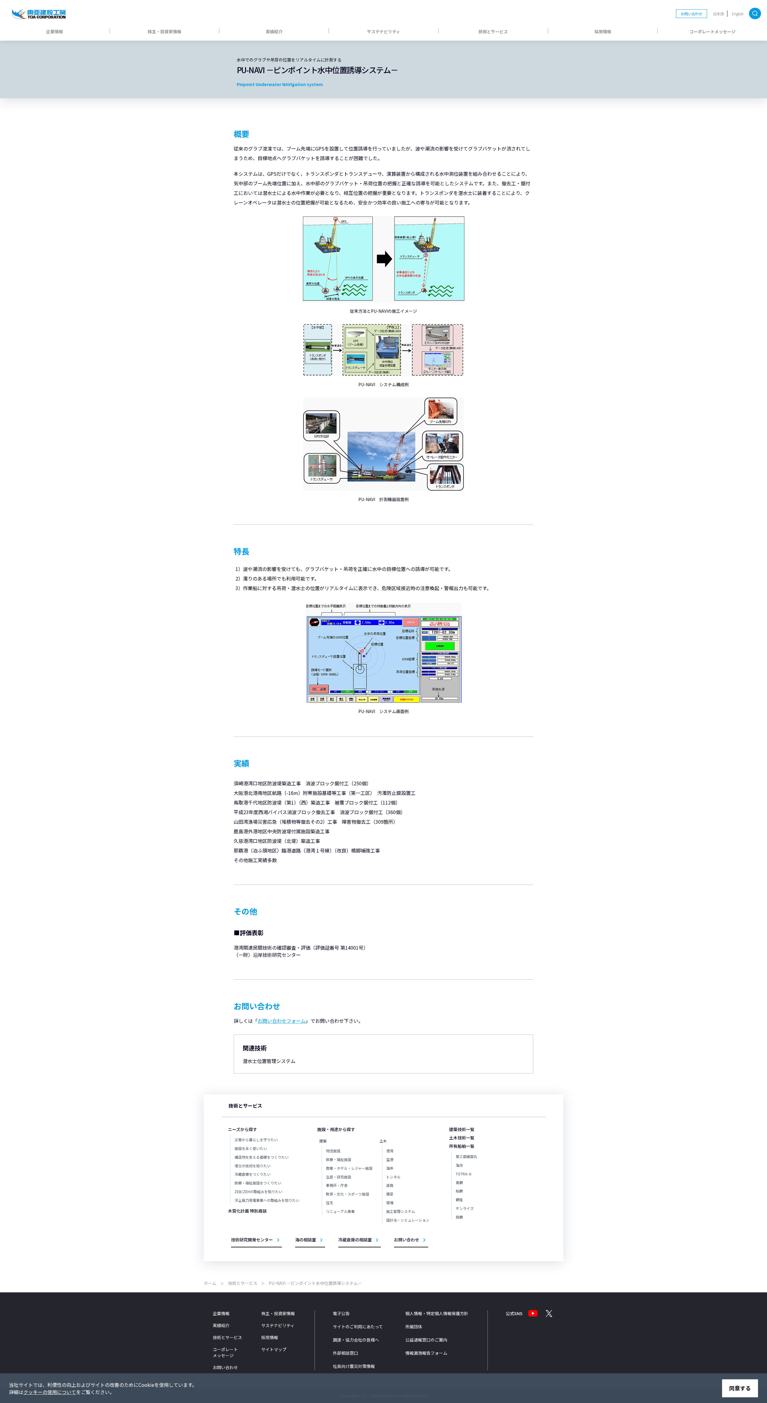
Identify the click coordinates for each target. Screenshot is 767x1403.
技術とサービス (493, 31)
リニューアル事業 (340, 1211)
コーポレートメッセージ (712, 31)
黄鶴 (459, 1182)
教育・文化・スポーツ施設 (347, 1193)
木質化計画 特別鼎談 (247, 1211)
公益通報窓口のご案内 (426, 1340)
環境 (389, 1202)
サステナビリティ (383, 31)
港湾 (389, 1150)
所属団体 (413, 1327)
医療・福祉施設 (338, 1159)
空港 (389, 1159)
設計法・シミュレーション (407, 1219)
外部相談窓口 (345, 1353)
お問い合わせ (691, 13)
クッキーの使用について (49, 1392)
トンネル (393, 1176)
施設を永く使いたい (251, 1148)
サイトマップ (273, 1349)
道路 (389, 1185)
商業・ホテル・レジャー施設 (349, 1168)
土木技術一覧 (461, 1138)
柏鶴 (459, 1190)
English (738, 13)
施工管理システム (400, 1211)
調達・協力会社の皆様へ (356, 1340)
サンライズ (465, 1208)
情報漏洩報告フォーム (426, 1353)
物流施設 (333, 1150)
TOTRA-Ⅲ (464, 1173)
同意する (740, 1388)
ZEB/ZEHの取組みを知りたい (258, 1191)
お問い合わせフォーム (282, 1020)
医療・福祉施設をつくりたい (258, 1182)
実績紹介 (274, 31)
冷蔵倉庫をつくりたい (253, 1174)
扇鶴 (459, 1216)
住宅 (329, 1202)
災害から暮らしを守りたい (256, 1139)
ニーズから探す (242, 1129)
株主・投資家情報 (164, 31)
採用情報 (602, 31)
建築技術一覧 (461, 1129)
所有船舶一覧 (461, 1146)
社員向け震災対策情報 (354, 1366)
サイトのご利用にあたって (358, 1327)
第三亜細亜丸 (466, 1156)
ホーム (210, 1283)
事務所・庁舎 (337, 1185)
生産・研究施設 (338, 1176)
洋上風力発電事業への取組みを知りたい (267, 1200)
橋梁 (389, 1193)
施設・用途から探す (336, 1129)
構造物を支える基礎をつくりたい (262, 1157)
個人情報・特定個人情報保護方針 (436, 1313)
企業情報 (54, 31)
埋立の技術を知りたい (253, 1165)
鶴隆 (459, 1199)
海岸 (389, 1168)
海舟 (459, 1165)
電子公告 (341, 1313)
